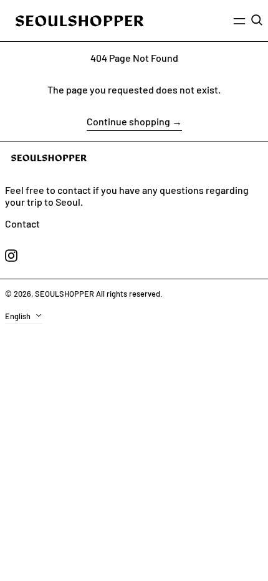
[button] (257, 20)
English (18, 316)
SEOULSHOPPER (64, 294)
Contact (22, 223)
